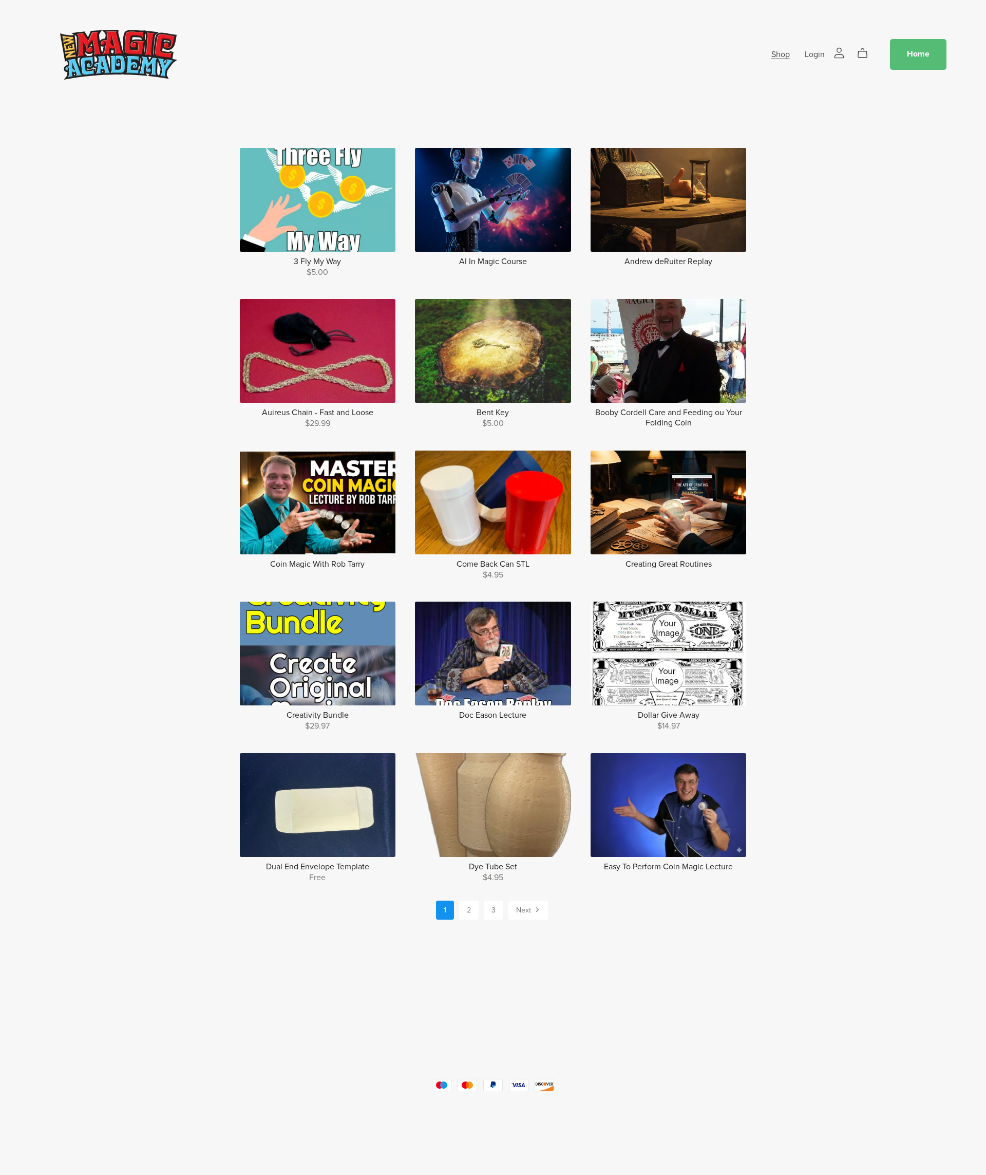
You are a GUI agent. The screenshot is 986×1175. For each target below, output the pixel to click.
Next (524, 910)
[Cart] (866, 53)
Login (815, 54)
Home (918, 54)
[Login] (839, 52)
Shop (780, 54)
